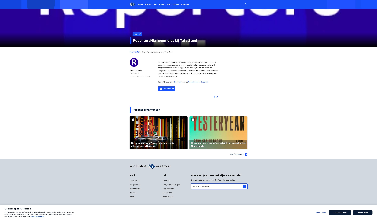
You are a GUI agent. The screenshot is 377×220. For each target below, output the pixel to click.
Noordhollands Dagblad (198, 82)
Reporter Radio (136, 70)
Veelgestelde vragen (171, 185)
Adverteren (167, 193)
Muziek (132, 193)
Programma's (173, 4)
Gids (155, 4)
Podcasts (185, 4)
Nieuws (148, 4)
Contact (166, 181)
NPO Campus (168, 196)
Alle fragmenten (237, 154)
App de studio (168, 189)
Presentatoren (135, 189)
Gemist (162, 4)
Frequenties (134, 181)
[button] (245, 4)
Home (140, 4)
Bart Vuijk (177, 82)
